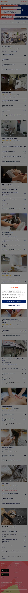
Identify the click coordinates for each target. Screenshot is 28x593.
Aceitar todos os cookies (14, 301)
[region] (14, 296)
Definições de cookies (14, 305)
